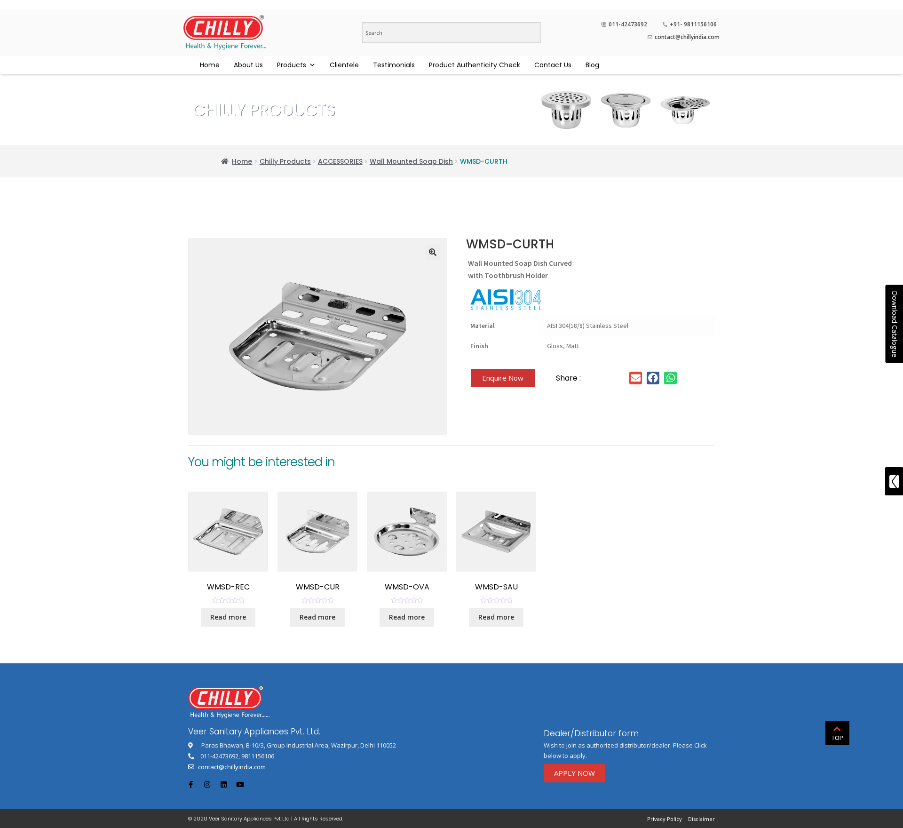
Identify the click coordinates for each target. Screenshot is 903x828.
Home (210, 65)
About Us (248, 65)
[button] (503, 378)
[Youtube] (240, 785)
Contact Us (552, 65)
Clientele (344, 65)
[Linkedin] (223, 785)
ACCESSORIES (340, 161)
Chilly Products (285, 161)
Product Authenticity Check (474, 65)
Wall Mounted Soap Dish (411, 161)
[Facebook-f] (190, 785)
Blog (592, 65)
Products (291, 65)
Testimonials (394, 65)
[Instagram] (207, 785)
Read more (228, 617)
